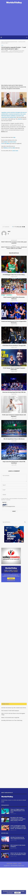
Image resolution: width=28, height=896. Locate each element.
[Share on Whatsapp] (21, 226)
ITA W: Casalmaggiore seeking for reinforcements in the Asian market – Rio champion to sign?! (18, 827)
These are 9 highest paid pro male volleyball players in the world (17, 811)
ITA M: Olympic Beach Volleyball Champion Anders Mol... (14, 368)
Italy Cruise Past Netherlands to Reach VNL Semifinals (14, 462)
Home (2, 41)
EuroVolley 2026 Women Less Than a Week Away (11, 720)
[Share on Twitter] (16, 226)
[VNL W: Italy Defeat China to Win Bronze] (14, 428)
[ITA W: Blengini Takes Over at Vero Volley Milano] (14, 264)
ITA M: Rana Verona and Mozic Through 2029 (14, 345)
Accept (17, 892)
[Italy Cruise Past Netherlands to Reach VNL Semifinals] (14, 451)
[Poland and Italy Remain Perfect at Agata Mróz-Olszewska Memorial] (14, 311)
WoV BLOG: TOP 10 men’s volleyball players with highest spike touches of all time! (17, 819)
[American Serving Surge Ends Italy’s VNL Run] (14, 381)
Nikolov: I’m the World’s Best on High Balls (10, 717)
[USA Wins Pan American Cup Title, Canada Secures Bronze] (5, 839)
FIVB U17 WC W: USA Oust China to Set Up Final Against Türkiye (18, 853)
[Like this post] (13, 226)
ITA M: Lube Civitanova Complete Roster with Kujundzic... (14, 415)
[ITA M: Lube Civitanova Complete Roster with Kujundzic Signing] (14, 404)
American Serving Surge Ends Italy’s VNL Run (14, 392)
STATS (9, 147)
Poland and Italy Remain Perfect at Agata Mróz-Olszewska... (14, 322)
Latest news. (15, 150)
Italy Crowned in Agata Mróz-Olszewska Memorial (14, 298)
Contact (19, 863)
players (5, 141)
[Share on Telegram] (22, 226)
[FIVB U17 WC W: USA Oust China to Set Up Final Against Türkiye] (5, 855)
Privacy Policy (9, 863)
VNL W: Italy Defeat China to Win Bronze (14, 439)
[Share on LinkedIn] (18, 226)
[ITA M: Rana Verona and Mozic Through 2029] (14, 335)
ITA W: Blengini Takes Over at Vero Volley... (14, 274)
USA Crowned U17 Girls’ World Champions (10, 710)
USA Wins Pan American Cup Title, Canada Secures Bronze (13, 707)
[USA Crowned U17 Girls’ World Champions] (5, 847)
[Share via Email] (24, 226)
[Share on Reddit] (20, 226)
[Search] (26, 37)
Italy (14, 137)
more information (10, 892)
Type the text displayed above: (8, 506)
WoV (7, 50)
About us (15, 863)
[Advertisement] (14, 20)
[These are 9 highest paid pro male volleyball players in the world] (5, 811)
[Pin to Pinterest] (17, 226)
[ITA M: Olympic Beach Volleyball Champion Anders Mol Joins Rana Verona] (14, 357)
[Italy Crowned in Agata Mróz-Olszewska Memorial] (14, 286)
